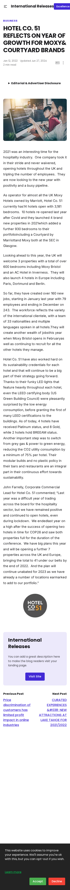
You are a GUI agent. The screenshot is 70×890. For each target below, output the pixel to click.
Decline (57, 881)
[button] (5, 7)
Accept (38, 881)
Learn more (13, 872)
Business (10, 21)
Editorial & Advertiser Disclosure (36, 83)
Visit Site (35, 676)
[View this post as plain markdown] (57, 63)
